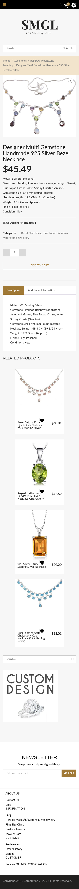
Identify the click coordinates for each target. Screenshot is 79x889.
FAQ (8, 815)
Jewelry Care (13, 834)
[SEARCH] (72, 659)
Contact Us (12, 800)
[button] (70, 81)
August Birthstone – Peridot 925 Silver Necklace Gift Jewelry (30, 496)
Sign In (10, 853)
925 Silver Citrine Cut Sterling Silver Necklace (31, 565)
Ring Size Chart (15, 824)
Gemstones (20, 61)
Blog (8, 804)
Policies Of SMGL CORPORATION (26, 864)
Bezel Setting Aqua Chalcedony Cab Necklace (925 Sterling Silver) (31, 637)
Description (13, 290)
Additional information (41, 290)
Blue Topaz (49, 233)
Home (6, 61)
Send (70, 773)
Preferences (13, 844)
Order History (14, 849)
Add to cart (39, 265)
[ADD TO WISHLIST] (44, 423)
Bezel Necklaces (31, 233)
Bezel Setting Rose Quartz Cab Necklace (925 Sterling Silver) (30, 425)
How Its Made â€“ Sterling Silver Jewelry (30, 820)
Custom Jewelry (15, 829)
